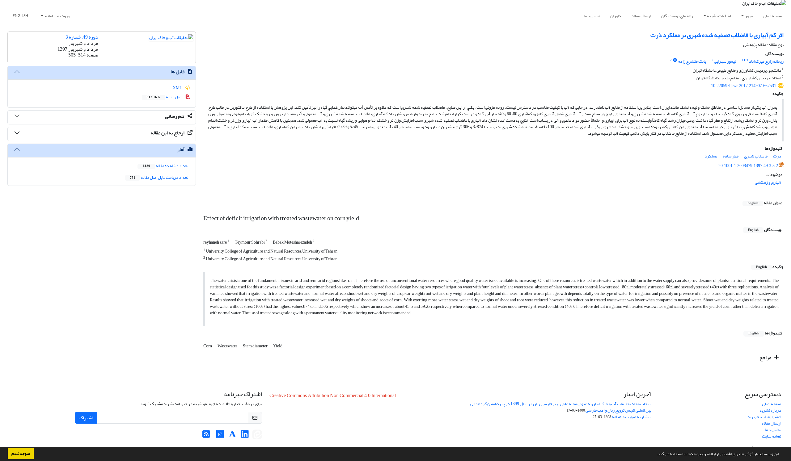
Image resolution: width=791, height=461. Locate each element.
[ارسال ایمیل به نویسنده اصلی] (746, 60)
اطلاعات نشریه (719, 16)
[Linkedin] (245, 436)
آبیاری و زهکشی (768, 182)
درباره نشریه (770, 410)
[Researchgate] (220, 436)
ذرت (777, 156)
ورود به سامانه (57, 16)
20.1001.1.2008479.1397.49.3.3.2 (748, 165)
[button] (655, 454)
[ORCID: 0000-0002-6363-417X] (674, 60)
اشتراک (86, 417)
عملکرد (710, 156)
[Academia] (232, 436)
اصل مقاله (165, 97)
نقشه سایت (771, 436)
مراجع (765, 357)
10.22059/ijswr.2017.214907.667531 (743, 86)
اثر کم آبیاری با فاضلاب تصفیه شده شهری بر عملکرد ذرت (717, 35)
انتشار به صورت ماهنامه (631, 417)
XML (178, 88)
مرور (749, 16)
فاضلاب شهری (756, 156)
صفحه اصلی (772, 16)
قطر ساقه (730, 156)
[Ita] (257, 436)
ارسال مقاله (641, 16)
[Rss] (206, 436)
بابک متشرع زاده (692, 61)
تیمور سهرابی (725, 61)
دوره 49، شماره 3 (82, 37)
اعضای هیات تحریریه (764, 417)
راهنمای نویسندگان (677, 16)
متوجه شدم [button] (20, 453)
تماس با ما (592, 16)
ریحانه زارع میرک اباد (766, 61)
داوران (615, 16)
